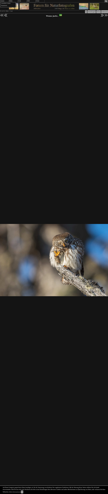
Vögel (11, 11)
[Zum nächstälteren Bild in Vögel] (102, 15)
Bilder (7, 11)
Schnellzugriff (92, 11)
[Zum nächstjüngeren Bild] (2, 15)
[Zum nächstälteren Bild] (106, 15)
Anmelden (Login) (5, 3)
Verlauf (98, 11)
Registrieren (4, 5)
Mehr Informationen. (15, 492)
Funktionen (104, 11)
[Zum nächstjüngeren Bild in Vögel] (6, 15)
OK (22, 492)
